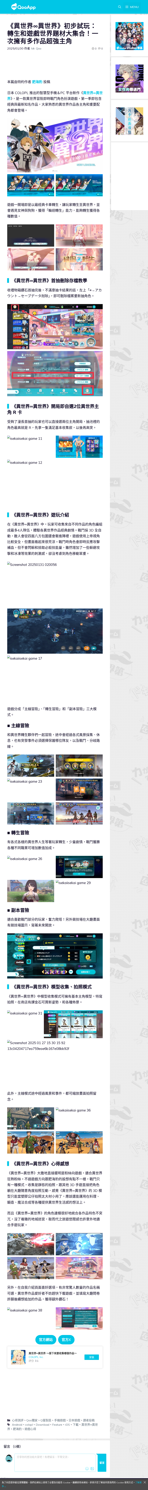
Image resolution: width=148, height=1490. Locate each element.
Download (42, 1424)
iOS (67, 1424)
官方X (66, 1340)
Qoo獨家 (32, 1420)
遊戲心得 (30, 1429)
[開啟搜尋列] (119, 7)
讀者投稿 (89, 1420)
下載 (76, 1424)
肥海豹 (37, 82)
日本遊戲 (74, 1420)
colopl (29, 1424)
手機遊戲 (60, 1420)
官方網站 (46, 1340)
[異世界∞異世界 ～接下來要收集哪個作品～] (55, 1357)
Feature (57, 1424)
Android (17, 1424)
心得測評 (17, 1420)
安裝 (91, 1357)
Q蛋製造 (45, 1420)
